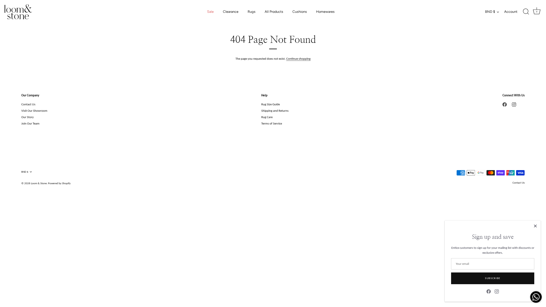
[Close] (535, 226)
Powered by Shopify (59, 183)
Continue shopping (298, 59)
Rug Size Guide (270, 104)
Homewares (325, 12)
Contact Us (28, 104)
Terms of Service (271, 123)
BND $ (490, 12)
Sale (210, 12)
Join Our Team (30, 123)
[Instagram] (497, 291)
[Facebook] (488, 291)
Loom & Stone (39, 183)
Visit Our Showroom (34, 111)
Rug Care (267, 117)
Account (510, 12)
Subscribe (492, 278)
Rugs (252, 12)
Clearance (230, 12)
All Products (274, 12)
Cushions (299, 12)
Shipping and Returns (275, 111)
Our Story (27, 117)
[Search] (526, 11)
